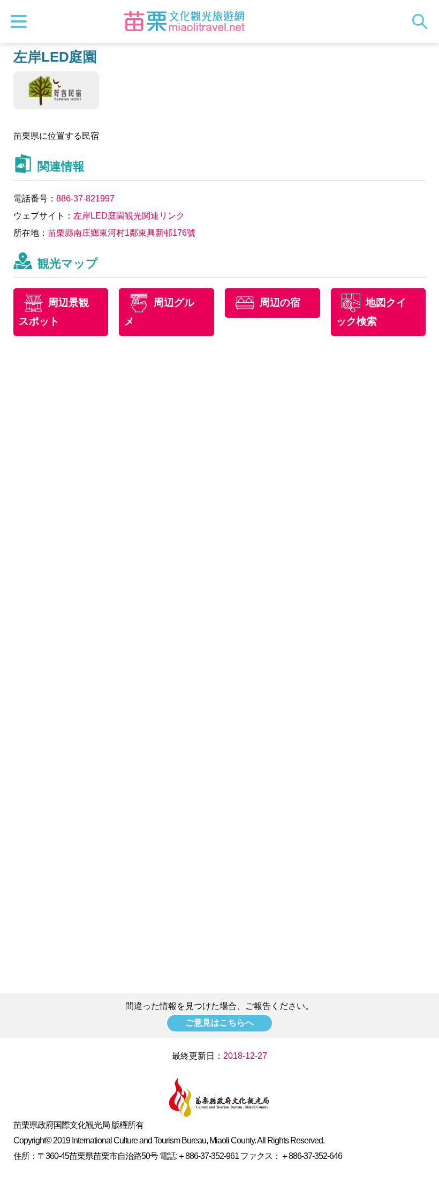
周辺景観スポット (54, 312)
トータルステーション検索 (422, 21)
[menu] (21, 21)
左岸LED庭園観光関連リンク (129, 215)
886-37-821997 (85, 198)
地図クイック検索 (371, 312)
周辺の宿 (280, 302)
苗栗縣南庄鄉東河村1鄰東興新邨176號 (121, 232)
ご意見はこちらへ (219, 1022)
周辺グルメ (159, 312)
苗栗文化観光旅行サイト (184, 21)
